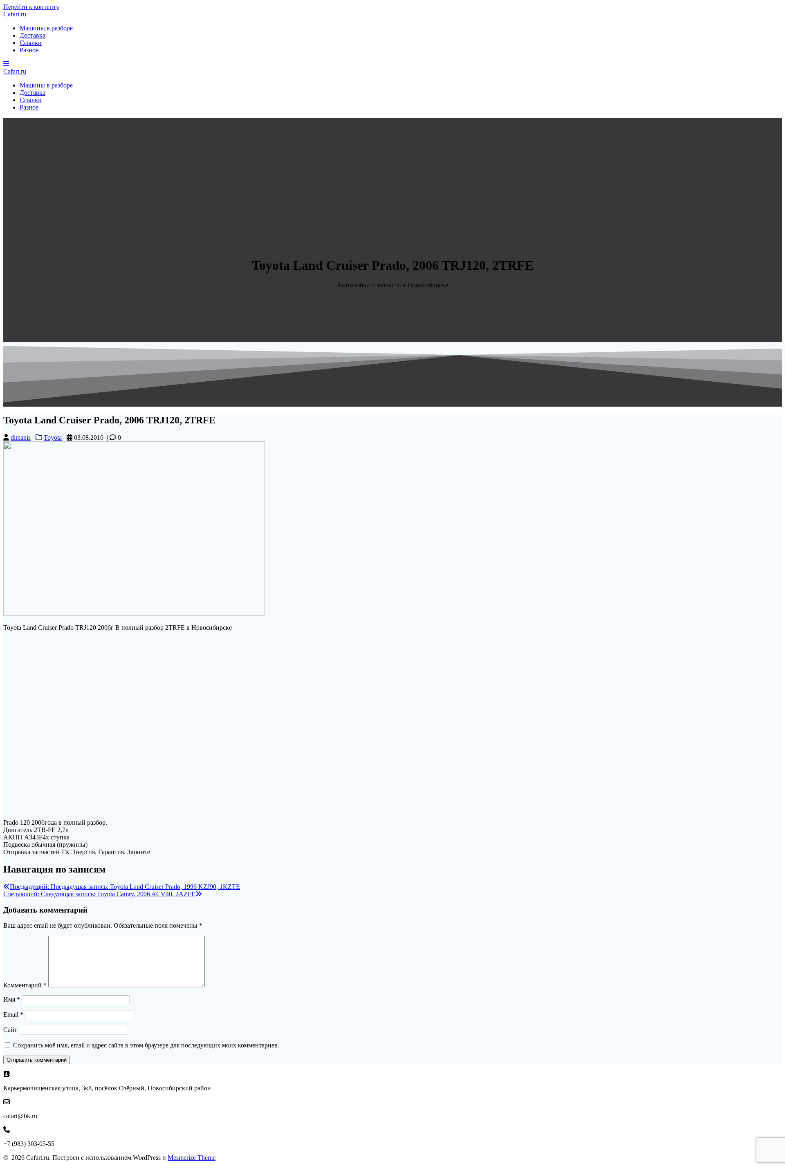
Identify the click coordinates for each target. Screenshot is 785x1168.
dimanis (21, 437)
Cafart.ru (14, 14)
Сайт (10, 1029)
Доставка (32, 35)
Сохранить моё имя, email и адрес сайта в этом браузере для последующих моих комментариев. (146, 1045)
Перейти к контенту (31, 6)
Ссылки (31, 42)
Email (13, 1014)
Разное (29, 50)
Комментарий (25, 985)
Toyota (53, 437)
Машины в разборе (46, 28)
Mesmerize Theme (191, 1157)
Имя (11, 999)
